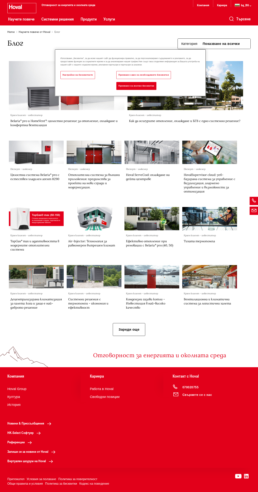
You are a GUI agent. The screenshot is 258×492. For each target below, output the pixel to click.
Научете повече (21, 19)
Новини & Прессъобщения (25, 423)
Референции (16, 442)
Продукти (89, 19)
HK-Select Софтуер (20, 432)
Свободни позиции (105, 397)
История (14, 405)
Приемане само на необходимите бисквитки (143, 75)
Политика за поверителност (77, 479)
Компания (203, 5)
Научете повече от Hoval (34, 31)
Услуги (109, 19)
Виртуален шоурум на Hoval (26, 460)
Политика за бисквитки (61, 483)
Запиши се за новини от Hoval (27, 451)
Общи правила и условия (25, 483)
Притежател (15, 479)
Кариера (222, 5)
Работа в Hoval (102, 389)
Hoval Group (16, 389)
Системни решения (57, 19)
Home (11, 31)
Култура (13, 397)
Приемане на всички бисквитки (136, 86)
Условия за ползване (41, 479)
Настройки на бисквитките (78, 75)
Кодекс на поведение (94, 483)
